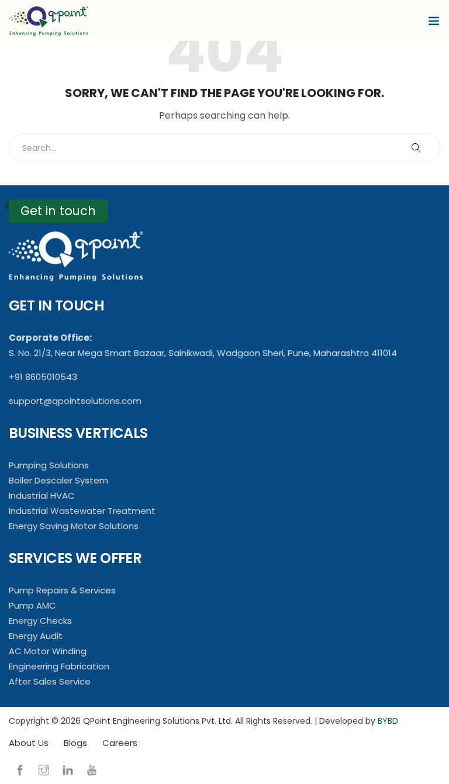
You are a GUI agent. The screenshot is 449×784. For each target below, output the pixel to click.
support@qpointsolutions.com (75, 401)
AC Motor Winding (48, 651)
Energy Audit (36, 636)
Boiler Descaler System (58, 480)
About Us (29, 743)
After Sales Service (50, 681)
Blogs (75, 743)
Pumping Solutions (49, 465)
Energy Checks (40, 620)
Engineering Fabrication (59, 666)
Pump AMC (32, 605)
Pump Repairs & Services (62, 590)
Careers (119, 743)
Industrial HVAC (42, 495)
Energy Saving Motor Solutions (74, 526)
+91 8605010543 (43, 377)
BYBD (388, 721)
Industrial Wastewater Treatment (82, 511)
